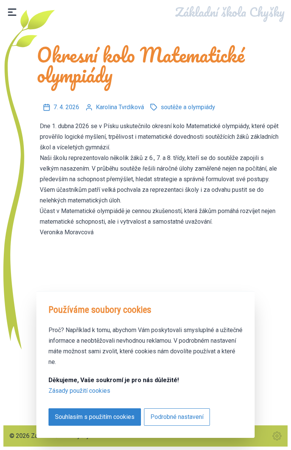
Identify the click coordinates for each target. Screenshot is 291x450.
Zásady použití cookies (79, 390)
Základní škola (230, 11)
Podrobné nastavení (176, 416)
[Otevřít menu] (12, 12)
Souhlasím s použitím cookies (95, 416)
